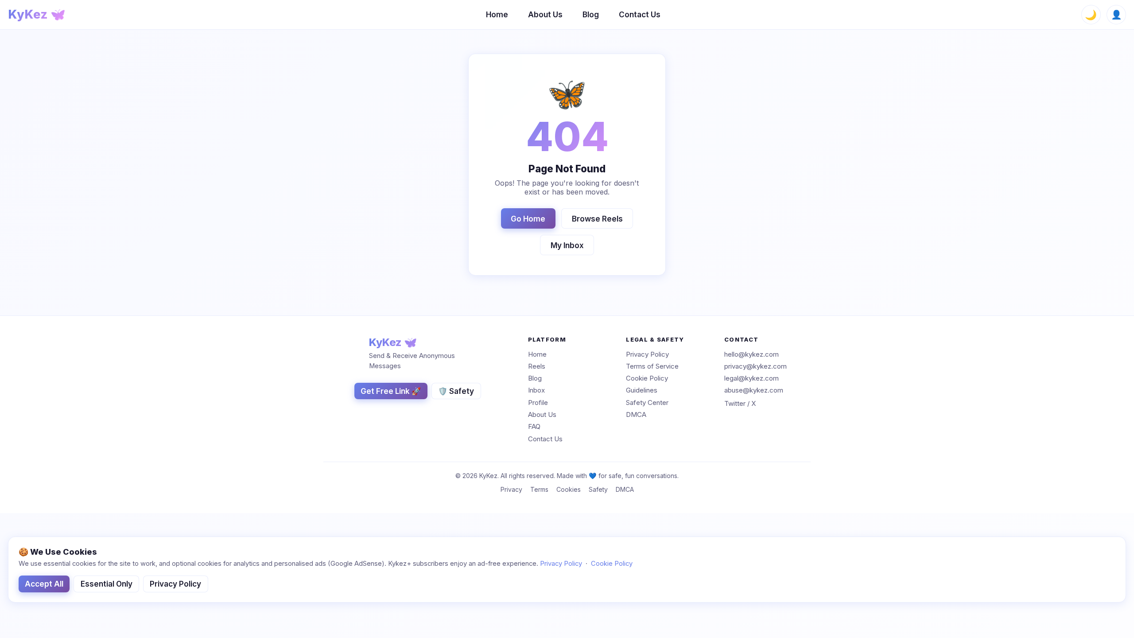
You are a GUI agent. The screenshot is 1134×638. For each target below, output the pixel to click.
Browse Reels (597, 218)
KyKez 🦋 (37, 14)
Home (497, 14)
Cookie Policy (647, 378)
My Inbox (567, 245)
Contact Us (639, 14)
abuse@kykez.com (753, 390)
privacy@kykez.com (755, 366)
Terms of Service (652, 366)
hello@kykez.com (751, 354)
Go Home (528, 218)
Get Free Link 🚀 (391, 391)
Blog (591, 14)
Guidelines (641, 390)
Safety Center (647, 402)
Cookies (568, 489)
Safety (598, 489)
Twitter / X (740, 404)
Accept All (44, 583)
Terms (539, 489)
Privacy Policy (647, 354)
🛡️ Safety (456, 391)
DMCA (636, 414)
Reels (536, 366)
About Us (545, 14)
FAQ (534, 427)
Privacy (511, 489)
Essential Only (106, 583)
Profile (538, 402)
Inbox (536, 390)
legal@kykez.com (751, 378)
